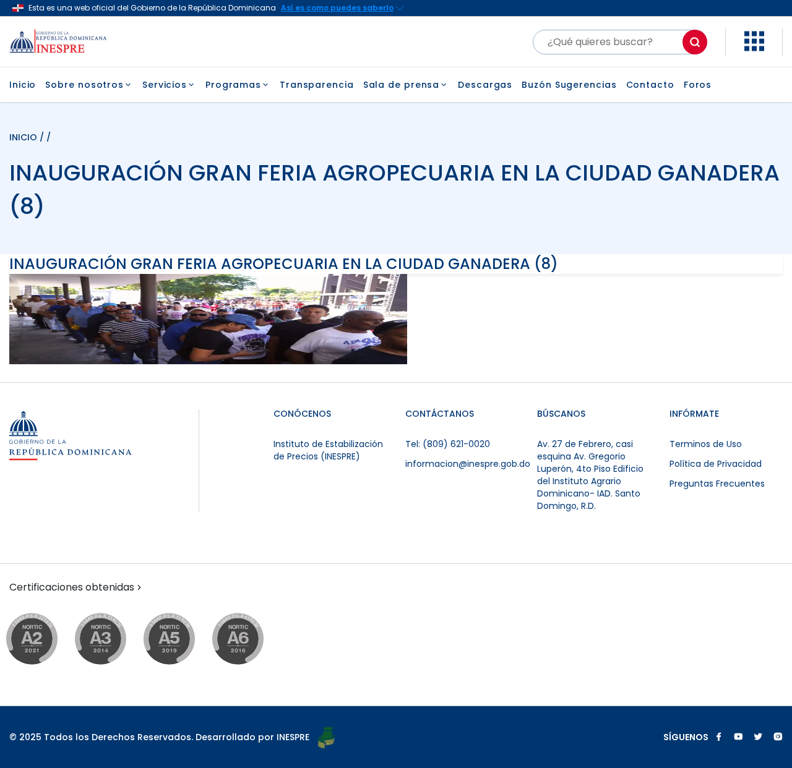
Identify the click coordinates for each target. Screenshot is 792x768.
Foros (698, 84)
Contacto (650, 84)
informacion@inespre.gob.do (467, 464)
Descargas (485, 84)
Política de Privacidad (715, 464)
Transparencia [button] (317, 84)
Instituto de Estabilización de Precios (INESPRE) (328, 450)
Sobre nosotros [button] (84, 84)
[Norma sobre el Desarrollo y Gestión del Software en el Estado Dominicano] (249, 639)
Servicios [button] (164, 84)
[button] (754, 48)
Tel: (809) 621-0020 (447, 444)
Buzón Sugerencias (569, 84)
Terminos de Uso (705, 444)
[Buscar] (694, 42)
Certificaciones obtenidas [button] (71, 587)
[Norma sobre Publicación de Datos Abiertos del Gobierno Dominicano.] (112, 639)
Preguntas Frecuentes (717, 483)
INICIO (24, 137)
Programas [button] (233, 84)
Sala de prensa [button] (401, 84)
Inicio (22, 84)
